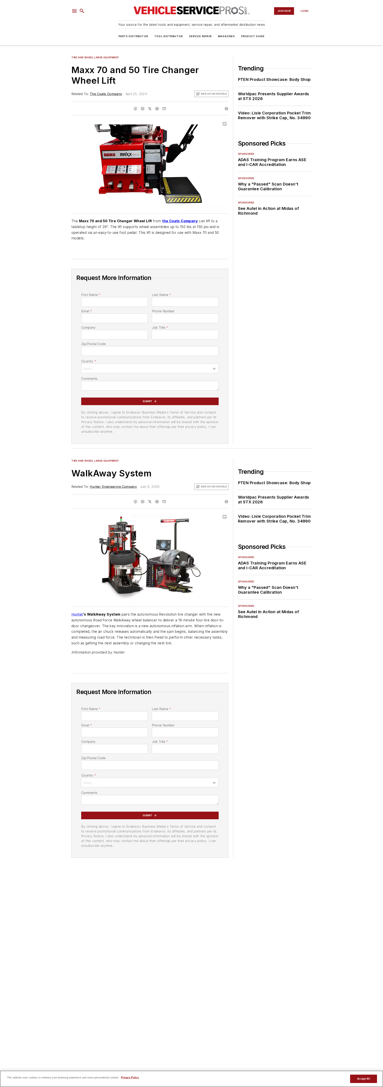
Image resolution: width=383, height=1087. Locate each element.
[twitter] (150, 109)
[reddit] (157, 109)
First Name (91, 295)
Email (86, 311)
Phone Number (163, 311)
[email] (164, 109)
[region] (191, 1079)
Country (88, 361)
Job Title (160, 327)
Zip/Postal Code (93, 344)
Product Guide (253, 36)
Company (88, 327)
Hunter (77, 614)
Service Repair (200, 36)
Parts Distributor (133, 36)
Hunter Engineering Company (113, 487)
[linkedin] (143, 109)
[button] (74, 11)
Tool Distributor (168, 36)
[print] (226, 109)
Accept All (363, 1078)
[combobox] (150, 368)
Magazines (226, 36)
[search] (82, 11)
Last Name (161, 295)
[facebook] (135, 109)
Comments (89, 379)
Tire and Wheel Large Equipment (95, 57)
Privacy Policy (130, 1077)
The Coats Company (106, 94)
